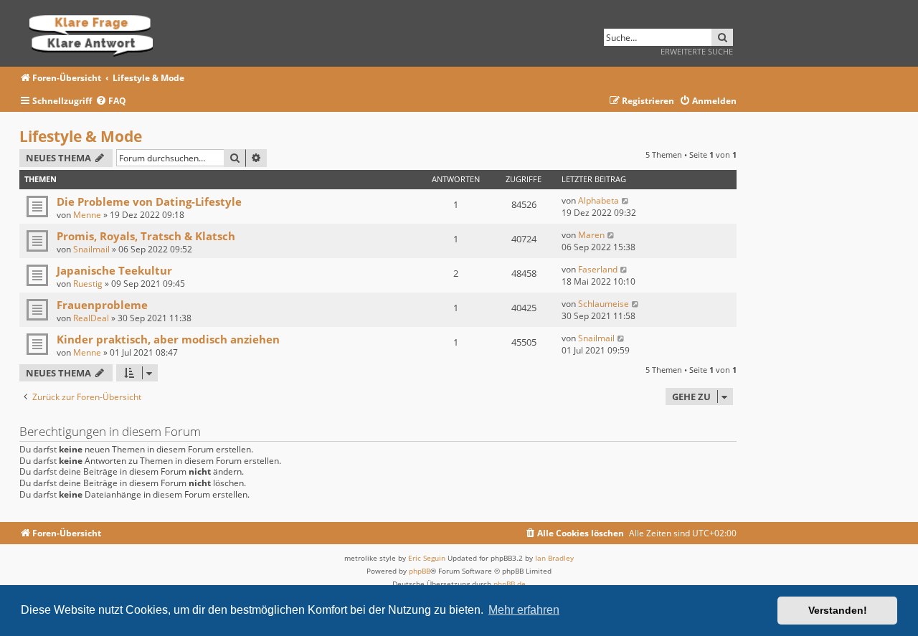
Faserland (597, 269)
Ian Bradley (554, 558)
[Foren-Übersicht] (95, 33)
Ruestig (88, 283)
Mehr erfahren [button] (523, 610)
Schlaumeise (603, 304)
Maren (591, 235)
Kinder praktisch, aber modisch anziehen (168, 339)
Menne (87, 215)
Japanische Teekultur (114, 270)
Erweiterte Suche (697, 51)
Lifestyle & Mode (80, 136)
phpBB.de (509, 584)
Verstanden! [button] (837, 610)
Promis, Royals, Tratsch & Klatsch (146, 236)
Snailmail (91, 249)
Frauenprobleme (102, 305)
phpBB (419, 571)
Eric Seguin (426, 558)
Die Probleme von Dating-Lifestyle (149, 201)
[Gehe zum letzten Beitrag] (625, 200)
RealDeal (91, 318)
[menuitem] (110, 101)
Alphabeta (598, 200)
